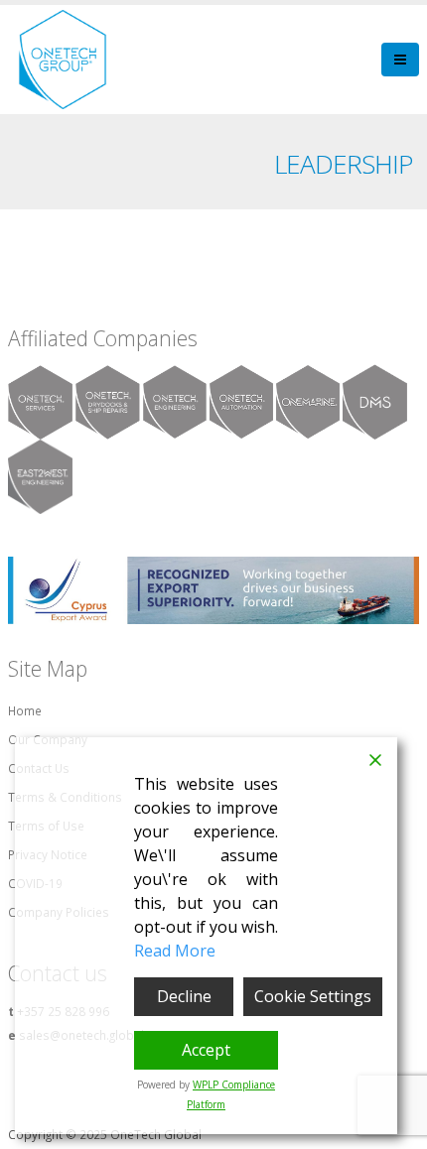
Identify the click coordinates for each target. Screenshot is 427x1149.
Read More (174, 950)
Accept (206, 1050)
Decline (184, 996)
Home (25, 710)
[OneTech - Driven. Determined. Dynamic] (62, 59)
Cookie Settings (312, 996)
